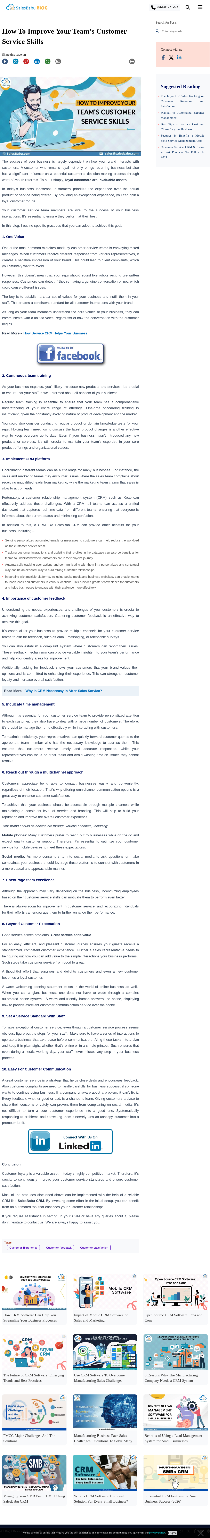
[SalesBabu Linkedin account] (179, 58)
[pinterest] (28, 63)
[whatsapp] (50, 63)
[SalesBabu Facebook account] (163, 58)
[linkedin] (39, 63)
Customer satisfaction (94, 1247)
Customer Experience (23, 1247)
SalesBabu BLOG (27, 8)
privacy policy (157, 1532)
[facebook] (7, 63)
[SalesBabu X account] (171, 58)
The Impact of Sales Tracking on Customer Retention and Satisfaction (182, 101)
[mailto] (60, 63)
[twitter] (18, 63)
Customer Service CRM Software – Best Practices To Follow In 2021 (182, 152)
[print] (134, 63)
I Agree (172, 1533)
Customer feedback (59, 1247)
